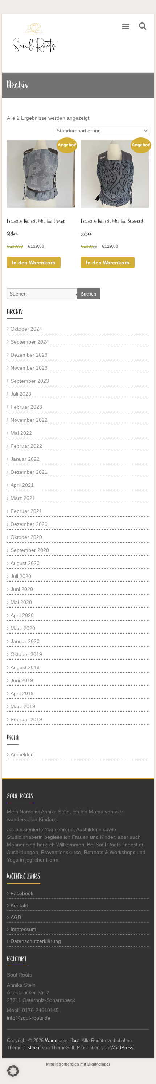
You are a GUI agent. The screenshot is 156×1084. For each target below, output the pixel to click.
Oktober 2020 (26, 537)
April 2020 (22, 615)
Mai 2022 (21, 433)
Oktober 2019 (26, 654)
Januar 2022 (25, 459)
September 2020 (30, 550)
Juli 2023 (21, 394)
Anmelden (22, 754)
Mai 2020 (21, 602)
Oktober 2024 (26, 329)
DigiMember (98, 1064)
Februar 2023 (26, 407)
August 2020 (25, 563)
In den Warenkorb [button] (34, 262)
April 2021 (22, 485)
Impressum (23, 929)
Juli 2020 (21, 576)
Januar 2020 (25, 641)
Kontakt (19, 905)
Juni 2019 (22, 680)
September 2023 (30, 381)
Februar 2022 (26, 446)
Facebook (22, 893)
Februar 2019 (26, 719)
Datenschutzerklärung (36, 941)
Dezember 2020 (29, 524)
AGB (16, 917)
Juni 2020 (22, 589)
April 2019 (22, 693)
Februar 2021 (26, 511)
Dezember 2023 (29, 355)
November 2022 (29, 420)
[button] (13, 1071)
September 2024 (30, 342)
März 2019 (23, 706)
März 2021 (23, 498)
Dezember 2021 (29, 472)
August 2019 (25, 667)
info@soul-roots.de (28, 1018)
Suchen (88, 294)
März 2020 (23, 628)
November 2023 (29, 368)
